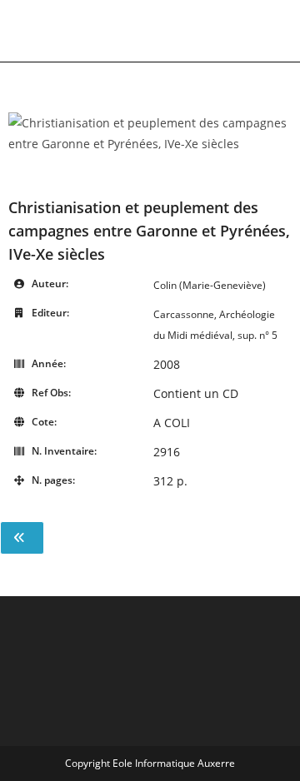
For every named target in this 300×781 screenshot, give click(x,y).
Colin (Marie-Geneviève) (209, 285)
